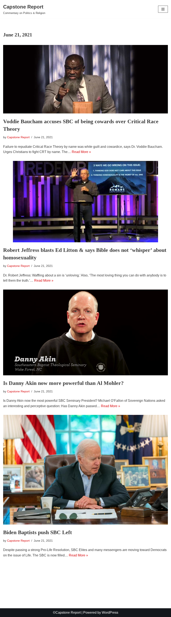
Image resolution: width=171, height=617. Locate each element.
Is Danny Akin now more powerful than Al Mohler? (63, 383)
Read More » (81, 152)
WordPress (110, 612)
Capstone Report (18, 137)
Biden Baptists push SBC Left (37, 532)
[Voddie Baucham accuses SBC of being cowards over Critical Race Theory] (85, 79)
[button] (163, 9)
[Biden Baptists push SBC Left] (85, 470)
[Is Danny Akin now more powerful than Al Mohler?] (85, 332)
